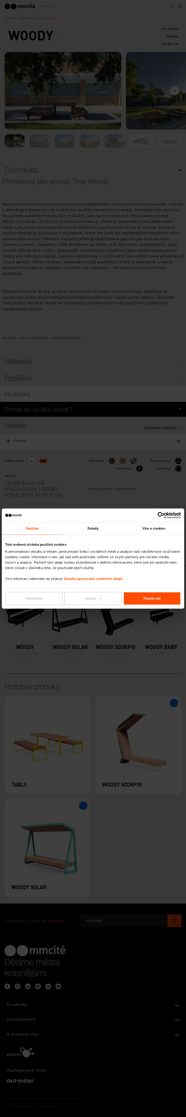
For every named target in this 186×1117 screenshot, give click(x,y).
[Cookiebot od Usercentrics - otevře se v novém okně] (161, 515)
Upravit (90, 598)
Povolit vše (152, 598)
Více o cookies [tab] (153, 528)
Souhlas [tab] (32, 528)
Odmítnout (33, 598)
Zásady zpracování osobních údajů (93, 579)
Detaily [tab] (93, 528)
